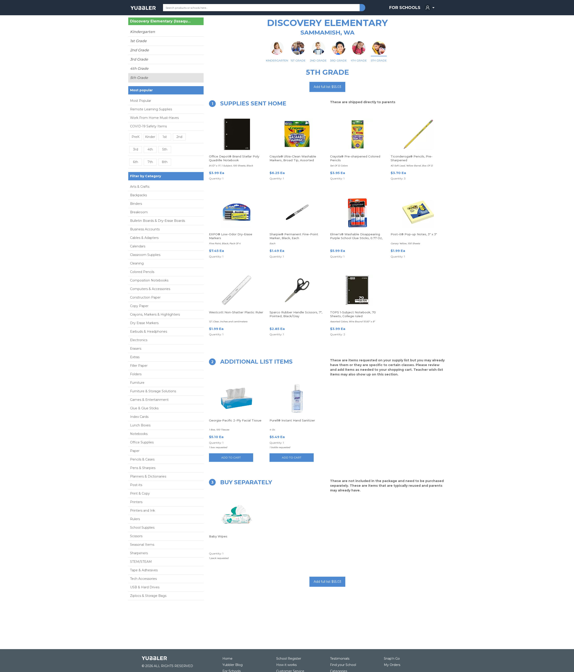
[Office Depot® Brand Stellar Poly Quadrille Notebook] (236, 134)
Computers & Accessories (150, 289)
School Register (288, 659)
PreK (135, 137)
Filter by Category (145, 176)
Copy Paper (139, 306)
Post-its (136, 485)
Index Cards (139, 417)
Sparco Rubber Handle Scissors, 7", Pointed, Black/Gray (296, 314)
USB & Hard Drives (144, 587)
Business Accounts (145, 229)
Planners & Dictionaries (148, 476)
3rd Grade (139, 59)
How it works (286, 665)
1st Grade (138, 41)
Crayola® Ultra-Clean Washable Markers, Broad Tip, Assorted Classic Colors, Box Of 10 (293, 160)
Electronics (138, 340)
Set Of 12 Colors (339, 165)
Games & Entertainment (149, 400)
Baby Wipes (218, 536)
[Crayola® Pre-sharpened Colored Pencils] (357, 134)
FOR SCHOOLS (404, 7)
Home (227, 659)
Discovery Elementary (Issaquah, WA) (160, 21)
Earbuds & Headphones (148, 331)
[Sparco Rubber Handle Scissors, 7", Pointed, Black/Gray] (297, 290)
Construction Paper (145, 297)
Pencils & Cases (142, 459)
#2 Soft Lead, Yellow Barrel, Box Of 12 (412, 165)
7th (150, 162)
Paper (134, 451)
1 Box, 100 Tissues (219, 429)
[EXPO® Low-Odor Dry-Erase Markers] (236, 212)
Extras (134, 357)
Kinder (150, 137)
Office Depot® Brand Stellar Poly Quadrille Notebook (234, 158)
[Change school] (192, 22)
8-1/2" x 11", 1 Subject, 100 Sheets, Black (231, 165)
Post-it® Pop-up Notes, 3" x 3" (414, 234)
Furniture (137, 383)
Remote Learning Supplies (151, 109)
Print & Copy (140, 493)
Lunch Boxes (140, 425)
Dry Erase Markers (144, 323)
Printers (136, 502)
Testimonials (339, 659)
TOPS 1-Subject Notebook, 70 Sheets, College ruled (353, 314)
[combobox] (261, 7)
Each (272, 243)
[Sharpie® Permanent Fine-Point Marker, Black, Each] (297, 212)
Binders (136, 204)
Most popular (141, 90)
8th (164, 162)
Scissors (136, 536)
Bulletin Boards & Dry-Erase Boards (157, 221)
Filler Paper (139, 366)
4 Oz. (272, 429)
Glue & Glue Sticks (144, 408)
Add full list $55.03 (327, 87)
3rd (135, 149)
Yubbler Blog (232, 665)
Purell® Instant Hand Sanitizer (292, 420)
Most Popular (140, 101)
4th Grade (139, 68)
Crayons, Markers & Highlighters (155, 314)
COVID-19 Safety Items (148, 126)
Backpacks (138, 195)
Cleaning (137, 263)
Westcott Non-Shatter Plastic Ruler (236, 312)
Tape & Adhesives (144, 570)
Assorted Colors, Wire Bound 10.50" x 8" (352, 321)
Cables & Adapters (144, 238)
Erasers (135, 349)
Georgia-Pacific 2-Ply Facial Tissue (235, 420)
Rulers (135, 519)
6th (135, 162)
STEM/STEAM (141, 562)
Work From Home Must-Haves (154, 118)
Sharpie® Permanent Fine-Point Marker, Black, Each (294, 236)
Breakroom (139, 212)
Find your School (343, 665)
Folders (135, 374)
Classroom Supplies (145, 255)
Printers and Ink (142, 510)
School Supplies (142, 528)
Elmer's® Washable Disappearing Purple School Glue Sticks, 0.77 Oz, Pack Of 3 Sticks (356, 238)
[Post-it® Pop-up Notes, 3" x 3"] (418, 212)
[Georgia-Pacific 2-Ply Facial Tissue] (236, 398)
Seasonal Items (142, 545)
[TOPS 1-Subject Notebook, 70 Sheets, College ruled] (357, 290)
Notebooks (139, 434)
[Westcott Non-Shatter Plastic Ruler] (236, 290)
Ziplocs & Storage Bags (148, 596)
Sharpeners (139, 553)
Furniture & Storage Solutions (153, 391)
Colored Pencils (142, 272)
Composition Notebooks (149, 280)
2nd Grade (139, 50)
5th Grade (139, 78)
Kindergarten (142, 32)
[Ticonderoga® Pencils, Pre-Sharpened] (418, 134)
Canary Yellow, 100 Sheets (405, 243)
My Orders (392, 665)
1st (165, 137)
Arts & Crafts (139, 187)
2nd (179, 137)
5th (164, 149)
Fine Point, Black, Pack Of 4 (225, 243)
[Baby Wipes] (236, 514)
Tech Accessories (143, 579)
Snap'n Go (392, 659)
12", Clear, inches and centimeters (228, 321)
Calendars (137, 246)
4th (150, 149)
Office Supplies (142, 442)
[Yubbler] (143, 7)
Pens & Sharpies (142, 468)
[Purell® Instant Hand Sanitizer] (297, 398)
